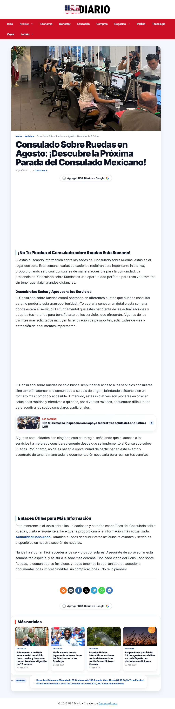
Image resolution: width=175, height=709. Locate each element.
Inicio (10, 24)
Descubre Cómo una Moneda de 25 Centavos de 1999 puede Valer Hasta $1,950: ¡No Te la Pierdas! (90, 680)
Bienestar (64, 24)
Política (141, 24)
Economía (46, 24)
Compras (101, 24)
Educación (83, 24)
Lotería (25, 34)
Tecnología (158, 24)
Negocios (120, 24)
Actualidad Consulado (33, 537)
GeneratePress (108, 703)
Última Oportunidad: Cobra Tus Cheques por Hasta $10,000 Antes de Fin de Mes (80, 683)
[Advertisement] (86, 220)
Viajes (10, 34)
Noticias (24, 24)
